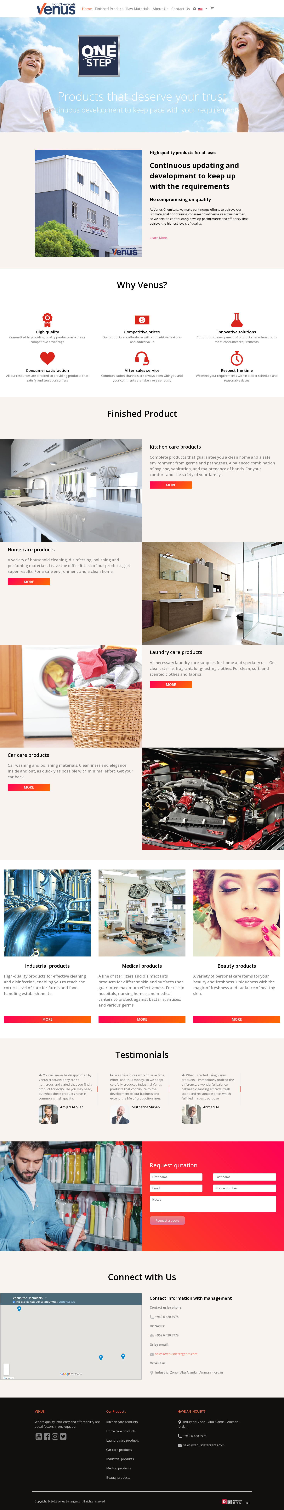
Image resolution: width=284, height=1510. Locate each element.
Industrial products (120, 1459)
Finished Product (109, 8)
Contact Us (180, 8)
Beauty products (118, 1477)
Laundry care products (122, 1440)
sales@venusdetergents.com (176, 1354)
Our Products (116, 1411)
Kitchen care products (122, 1422)
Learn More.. (159, 238)
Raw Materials (138, 8)
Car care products (119, 1450)
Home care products (121, 1431)
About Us (160, 8)
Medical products (118, 1468)
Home (87, 8)
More (171, 485)
